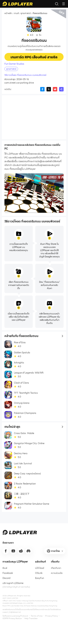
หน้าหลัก (8, 13)
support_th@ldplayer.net (12, 612)
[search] (57, 4)
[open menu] (63, 4)
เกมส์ (16, 13)
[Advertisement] (34, 117)
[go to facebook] (6, 551)
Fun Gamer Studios (14, 63)
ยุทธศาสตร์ (26, 13)
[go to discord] (28, 551)
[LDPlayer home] (18, 4)
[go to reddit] (21, 551)
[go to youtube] (13, 551)
